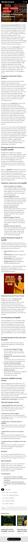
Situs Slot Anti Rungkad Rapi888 (9, 25)
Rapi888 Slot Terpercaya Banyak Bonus (14, 482)
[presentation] (24, 525)
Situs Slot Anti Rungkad (9, 492)
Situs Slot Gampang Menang (10, 495)
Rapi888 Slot (14, 103)
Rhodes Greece (7, 2)
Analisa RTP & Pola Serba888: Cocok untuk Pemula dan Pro (8, 530)
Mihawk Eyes (8, 19)
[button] (26, 2)
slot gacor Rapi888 (8, 498)
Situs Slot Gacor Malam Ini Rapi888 (13, 476)
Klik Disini (8, 383)
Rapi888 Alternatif (17, 298)
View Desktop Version (15, 539)
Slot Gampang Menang (8, 501)
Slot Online (7, 11)
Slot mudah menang (7, 503)
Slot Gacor (14, 8)
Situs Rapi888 (16, 47)
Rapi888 (5, 8)
